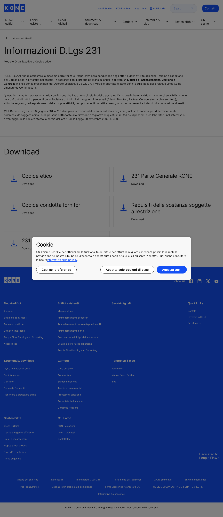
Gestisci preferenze (56, 269)
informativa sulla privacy (62, 259)
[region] (111, 258)
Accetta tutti (171, 269)
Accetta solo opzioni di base (127, 269)
